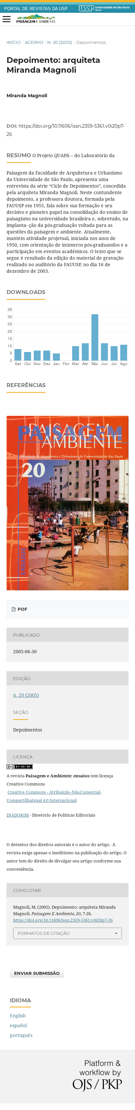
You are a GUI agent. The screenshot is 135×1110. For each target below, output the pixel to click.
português (21, 1035)
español (18, 1025)
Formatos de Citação (44, 933)
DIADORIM (18, 815)
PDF (21, 609)
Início (14, 42)
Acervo (34, 42)
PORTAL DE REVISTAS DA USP (36, 9)
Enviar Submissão (37, 973)
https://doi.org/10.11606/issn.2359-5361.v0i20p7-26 (63, 920)
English (18, 1015)
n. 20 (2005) (59, 42)
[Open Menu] (6, 19)
